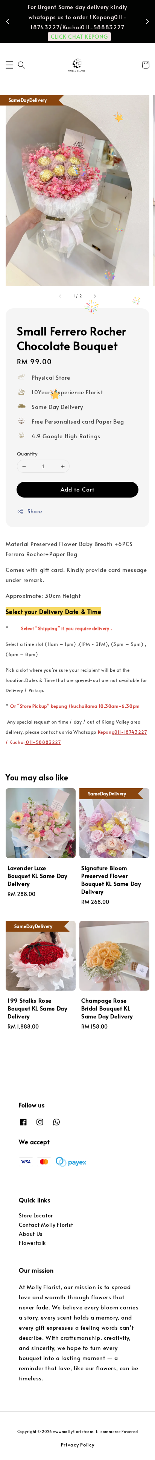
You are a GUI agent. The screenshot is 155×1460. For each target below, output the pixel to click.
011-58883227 (43, 742)
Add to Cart (77, 489)
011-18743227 (130, 732)
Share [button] (34, 511)
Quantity (27, 453)
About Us (31, 1233)
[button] (9, 65)
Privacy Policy (77, 1444)
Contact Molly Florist (46, 1224)
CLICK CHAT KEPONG (79, 36)
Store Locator (36, 1215)
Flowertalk (32, 1242)
